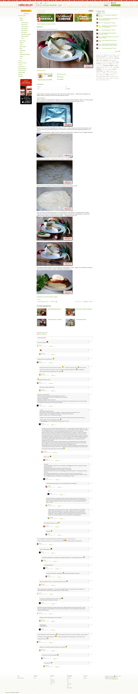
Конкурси (20, 74)
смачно (115, 71)
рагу (108, 67)
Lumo (99, 25)
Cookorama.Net (114, 678)
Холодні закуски (24, 26)
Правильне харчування (25, 54)
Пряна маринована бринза (54, 309)
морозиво (103, 63)
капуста (103, 58)
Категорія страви (22, 15)
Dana (40, 382)
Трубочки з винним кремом (107, 48)
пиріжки (116, 65)
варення (114, 55)
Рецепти (38, 5)
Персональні (52, 681)
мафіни (117, 62)
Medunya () (47, 74)
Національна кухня (22, 62)
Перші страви (23, 46)
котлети (105, 62)
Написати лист (51, 74)
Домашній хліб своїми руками (104, 19)
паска (117, 63)
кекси (101, 60)
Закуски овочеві (24, 22)
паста (97, 65)
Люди (60, 5)
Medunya (86, 301)
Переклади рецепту (41, 70)
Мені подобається (42, 301)
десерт (103, 57)
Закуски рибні (24, 30)
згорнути (39, 334)
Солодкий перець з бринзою (55, 319)
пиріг (111, 65)
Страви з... (20, 60)
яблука (97, 79)
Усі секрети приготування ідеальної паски (109, 18)
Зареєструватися (116, 5)
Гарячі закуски (24, 28)
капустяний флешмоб (110, 58)
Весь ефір (117, 51)
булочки (106, 55)
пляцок (98, 67)
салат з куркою (105, 69)
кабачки (97, 58)
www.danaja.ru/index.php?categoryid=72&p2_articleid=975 (70, 473)
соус (101, 72)
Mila (40, 641)
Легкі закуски (24, 32)
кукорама (109, 62)
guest (40, 612)
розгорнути (44, 334)
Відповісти (53, 354)
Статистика (69, 683)
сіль (38, 88)
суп (104, 73)
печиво (105, 65)
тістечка (111, 74)
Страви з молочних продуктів (52, 29)
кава (101, 58)
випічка (98, 57)
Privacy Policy (69, 687)
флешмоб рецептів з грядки (107, 76)
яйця (108, 79)
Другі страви (22, 40)
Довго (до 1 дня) (62, 74)
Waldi (99, 18)
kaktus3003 (101, 22)
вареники (110, 55)
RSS (119, 51)
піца (106, 67)
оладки (110, 63)
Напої (21, 48)
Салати (21, 44)
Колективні (52, 679)
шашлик (107, 78)
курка (113, 62)
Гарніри (21, 56)
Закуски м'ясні (24, 24)
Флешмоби (20, 76)
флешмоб (98, 76)
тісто (115, 74)
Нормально (61, 76)
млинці (98, 63)
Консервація (22, 50)
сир (104, 71)
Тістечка (114, 48)
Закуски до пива (24, 36)
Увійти (106, 5)
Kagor (42, 423)
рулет (117, 67)
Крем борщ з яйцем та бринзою (84, 309)
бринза (39, 299)
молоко (39, 86)
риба (114, 67)
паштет (100, 65)
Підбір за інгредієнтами (50, 5)
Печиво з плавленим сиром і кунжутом (109, 40)
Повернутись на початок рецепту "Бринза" (47, 296)
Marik (99, 36)
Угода (68, 681)
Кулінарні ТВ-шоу (22, 70)
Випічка (21, 18)
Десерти (21, 42)
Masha (40, 543)
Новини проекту (21, 72)
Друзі (68, 685)
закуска (111, 56)
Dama (40, 361)
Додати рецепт (26, 10)
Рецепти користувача (43, 79)
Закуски (21, 20)
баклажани (98, 55)
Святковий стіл (21, 66)
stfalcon (47, 525)
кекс (97, 60)
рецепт (111, 67)
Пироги (106, 34)
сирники (111, 71)
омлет (114, 63)
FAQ (67, 679)
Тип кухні (20, 64)
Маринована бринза (81, 319)
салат (98, 69)
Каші (21, 58)
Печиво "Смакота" (107, 22)
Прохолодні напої (107, 26)
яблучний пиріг (103, 79)
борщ (102, 55)
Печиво (113, 22)
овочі (107, 63)
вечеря (118, 55)
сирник (107, 71)
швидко (110, 78)
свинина (110, 69)
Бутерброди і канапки (26, 34)
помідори (102, 67)
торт (107, 74)
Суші (22, 38)
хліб (100, 78)
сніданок (98, 72)
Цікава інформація (22, 68)
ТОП (51, 683)
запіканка (116, 56)
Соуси (21, 52)
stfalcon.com (118, 676)
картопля (117, 58)
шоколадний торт (116, 78)
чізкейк (103, 78)
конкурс (105, 60)
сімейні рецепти (102, 74)
